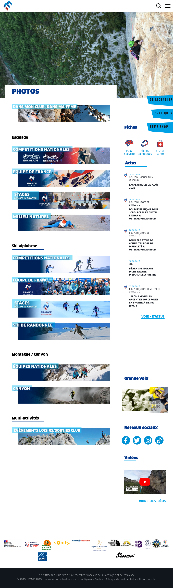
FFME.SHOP (159, 127)
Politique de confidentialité (121, 579)
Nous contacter (147, 579)
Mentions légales (82, 579)
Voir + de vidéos (152, 501)
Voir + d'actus (153, 316)
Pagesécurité (129, 152)
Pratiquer (163, 113)
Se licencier (161, 100)
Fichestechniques (145, 152)
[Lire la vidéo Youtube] (145, 482)
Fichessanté (160, 152)
